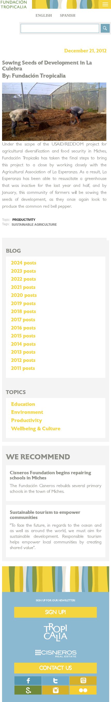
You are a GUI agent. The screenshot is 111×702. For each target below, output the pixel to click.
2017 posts (23, 319)
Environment (27, 412)
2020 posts (24, 295)
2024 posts (23, 263)
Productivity (26, 420)
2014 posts (23, 344)
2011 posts (23, 368)
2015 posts (23, 336)
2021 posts (23, 287)
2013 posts (23, 352)
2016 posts (23, 328)
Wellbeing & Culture (35, 428)
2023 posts (23, 271)
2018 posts (23, 311)
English (44, 15)
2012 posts (23, 360)
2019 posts (23, 303)
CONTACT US (55, 668)
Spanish (67, 15)
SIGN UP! (55, 612)
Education (23, 404)
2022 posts (23, 279)
